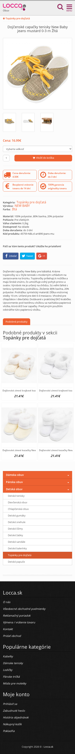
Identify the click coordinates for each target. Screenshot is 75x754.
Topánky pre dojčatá (17, 18)
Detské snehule (16, 522)
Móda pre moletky (14, 683)
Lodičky (7, 670)
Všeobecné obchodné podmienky (24, 609)
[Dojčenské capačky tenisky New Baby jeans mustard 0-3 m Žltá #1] (9, 122)
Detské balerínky (17, 548)
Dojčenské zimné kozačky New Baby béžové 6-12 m (30, 450)
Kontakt (8, 629)
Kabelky (8, 656)
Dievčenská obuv (17, 502)
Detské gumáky (17, 515)
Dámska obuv (15, 475)
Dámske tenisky (13, 663)
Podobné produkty (17, 321)
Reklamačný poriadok (16, 615)
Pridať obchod (12, 636)
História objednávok (15, 717)
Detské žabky (15, 535)
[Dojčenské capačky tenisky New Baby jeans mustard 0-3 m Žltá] (37, 73)
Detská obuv (14, 489)
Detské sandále (16, 542)
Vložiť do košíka (44, 157)
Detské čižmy (15, 528)
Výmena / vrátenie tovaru (19, 622)
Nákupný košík (12, 724)
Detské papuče (16, 561)
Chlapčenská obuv (18, 509)
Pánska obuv (14, 482)
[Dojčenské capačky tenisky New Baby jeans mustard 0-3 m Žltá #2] (28, 122)
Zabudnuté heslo (14, 710)
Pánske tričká (11, 676)
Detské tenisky (16, 496)
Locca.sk (48, 746)
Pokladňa (9, 731)
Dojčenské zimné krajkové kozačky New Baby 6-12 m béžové (35, 390)
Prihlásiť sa (10, 704)
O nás (6, 602)
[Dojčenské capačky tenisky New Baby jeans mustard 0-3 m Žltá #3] (46, 122)
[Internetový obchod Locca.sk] (14, 6)
